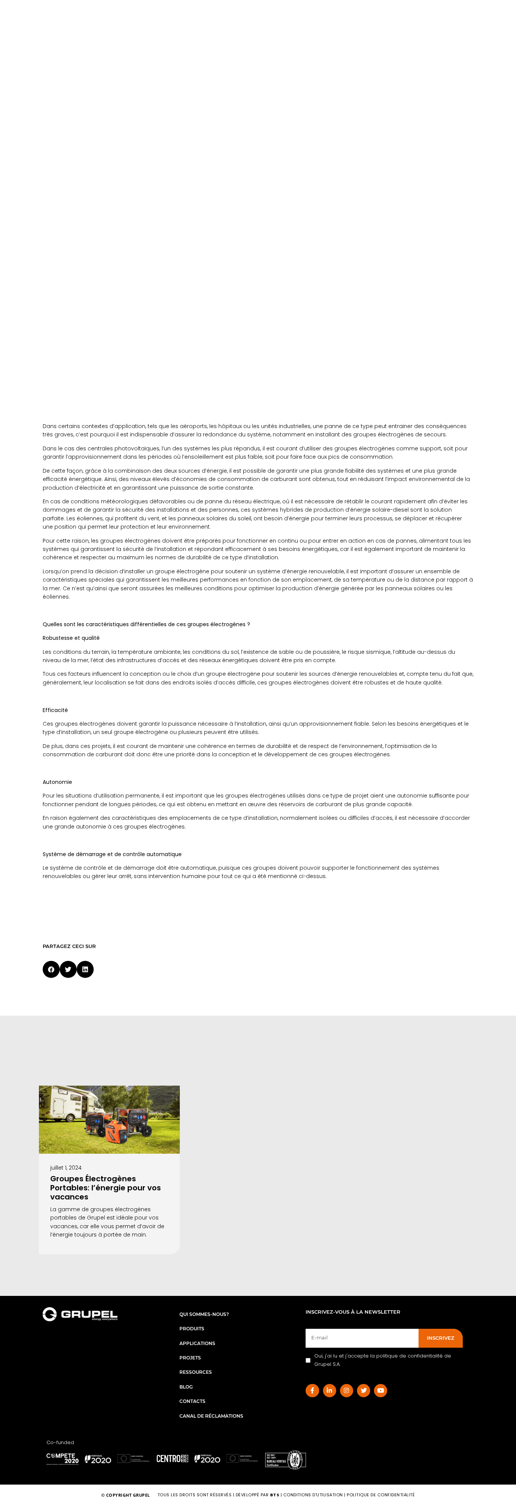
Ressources (195, 1372)
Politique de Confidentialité (381, 1495)
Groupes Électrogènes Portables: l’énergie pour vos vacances (105, 1187)
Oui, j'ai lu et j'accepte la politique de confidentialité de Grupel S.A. (382, 1360)
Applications (197, 1343)
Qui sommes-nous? (204, 1314)
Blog (186, 1387)
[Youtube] (380, 1390)
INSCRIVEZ (440, 1338)
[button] (51, 969)
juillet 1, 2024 (66, 1167)
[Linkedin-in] (329, 1390)
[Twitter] (363, 1390)
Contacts (192, 1401)
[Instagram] (346, 1390)
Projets (190, 1358)
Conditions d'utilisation (314, 1495)
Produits (191, 1328)
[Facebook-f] (312, 1390)
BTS (275, 1495)
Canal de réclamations (211, 1416)
